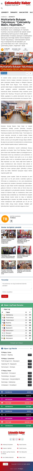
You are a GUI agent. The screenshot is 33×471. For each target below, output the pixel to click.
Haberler (4, 16)
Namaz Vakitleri (7, 448)
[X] (13, 439)
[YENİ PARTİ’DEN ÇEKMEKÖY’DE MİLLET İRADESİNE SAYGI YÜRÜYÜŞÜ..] (24, 234)
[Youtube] (19, 439)
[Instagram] (16, 439)
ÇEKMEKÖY (5, 12)
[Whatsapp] (22, 439)
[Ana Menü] (1, 3)
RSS (6, 464)
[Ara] (2, 8)
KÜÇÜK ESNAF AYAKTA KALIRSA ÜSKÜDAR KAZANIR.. (23, 256)
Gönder (4, 296)
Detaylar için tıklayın (16, 343)
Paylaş (4, 73)
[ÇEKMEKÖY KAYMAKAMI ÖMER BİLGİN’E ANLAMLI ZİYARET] (24, 264)
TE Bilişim (20, 468)
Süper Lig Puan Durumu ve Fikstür (8, 452)
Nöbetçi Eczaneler (8, 444)
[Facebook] (10, 439)
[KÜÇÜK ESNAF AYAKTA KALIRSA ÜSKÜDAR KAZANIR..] (24, 250)
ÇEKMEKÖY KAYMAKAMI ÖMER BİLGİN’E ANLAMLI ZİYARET (24, 271)
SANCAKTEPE (23, 12)
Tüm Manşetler (23, 452)
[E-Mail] (11, 221)
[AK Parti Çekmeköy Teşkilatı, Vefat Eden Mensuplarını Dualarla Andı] (8, 264)
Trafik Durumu (22, 448)
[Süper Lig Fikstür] (31, 348)
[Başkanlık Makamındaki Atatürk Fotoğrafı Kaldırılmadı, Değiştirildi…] (8, 234)
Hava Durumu (22, 444)
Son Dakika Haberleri (8, 457)
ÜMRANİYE (13, 12)
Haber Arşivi (22, 457)
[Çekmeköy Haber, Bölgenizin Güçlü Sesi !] (17, 3)
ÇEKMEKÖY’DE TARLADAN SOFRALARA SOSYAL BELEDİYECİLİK (8, 256)
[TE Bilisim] (5, 219)
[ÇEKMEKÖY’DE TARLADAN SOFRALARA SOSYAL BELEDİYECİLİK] (8, 250)
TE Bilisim (13, 217)
